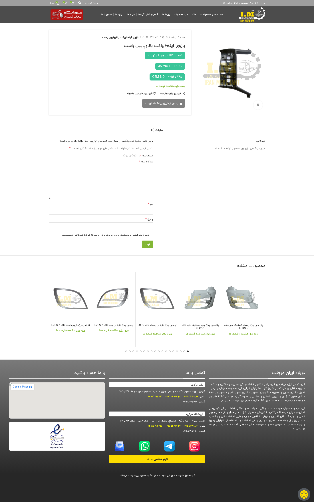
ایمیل (149, 219)
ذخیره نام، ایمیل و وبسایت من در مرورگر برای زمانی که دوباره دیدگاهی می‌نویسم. (105, 235)
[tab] (157, 128)
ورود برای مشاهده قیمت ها (170, 86)
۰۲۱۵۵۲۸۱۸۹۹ (191, 396)
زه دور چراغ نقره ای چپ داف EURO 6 (113, 325)
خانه (182, 37)
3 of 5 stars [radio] (129, 155)
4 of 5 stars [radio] (127, 155)
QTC (165, 37)
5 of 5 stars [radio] (124, 155)
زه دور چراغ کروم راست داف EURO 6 (70, 325)
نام (150, 204)
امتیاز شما (146, 155)
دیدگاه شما (146, 162)
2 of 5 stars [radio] (132, 155)
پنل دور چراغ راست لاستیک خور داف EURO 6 (243, 327)
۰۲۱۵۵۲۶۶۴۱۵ (155, 396)
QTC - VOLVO (150, 37)
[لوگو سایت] (252, 14)
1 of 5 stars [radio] (135, 155)
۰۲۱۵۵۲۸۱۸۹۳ (173, 396)
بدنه (174, 37)
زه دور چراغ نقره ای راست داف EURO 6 (157, 327)
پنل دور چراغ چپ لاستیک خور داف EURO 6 (200, 327)
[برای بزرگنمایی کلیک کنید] (258, 104)
